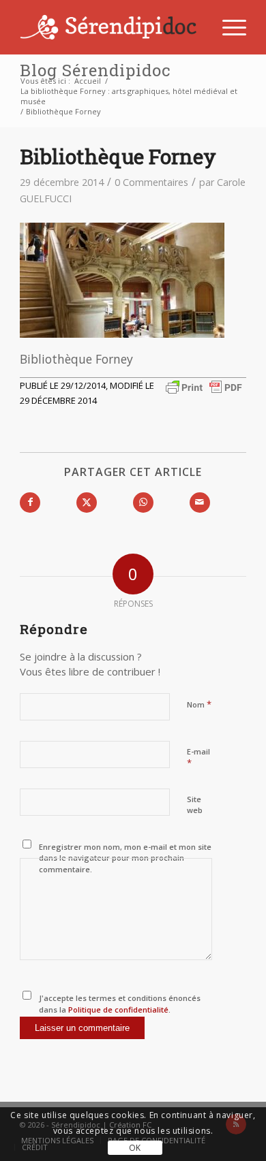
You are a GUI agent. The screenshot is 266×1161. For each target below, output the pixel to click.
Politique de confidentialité (117, 1009)
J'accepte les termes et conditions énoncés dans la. (120, 1004)
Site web (195, 805)
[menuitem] (227, 27)
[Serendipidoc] (110, 27)
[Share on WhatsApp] (143, 502)
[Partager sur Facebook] (30, 502)
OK (135, 1148)
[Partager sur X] (86, 502)
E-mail (198, 757)
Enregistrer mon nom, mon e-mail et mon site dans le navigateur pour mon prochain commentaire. (125, 858)
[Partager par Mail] (200, 502)
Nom (199, 704)
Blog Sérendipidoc (95, 70)
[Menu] (227, 27)
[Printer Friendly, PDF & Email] (204, 385)
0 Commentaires (151, 182)
